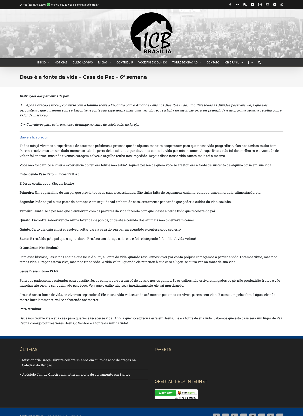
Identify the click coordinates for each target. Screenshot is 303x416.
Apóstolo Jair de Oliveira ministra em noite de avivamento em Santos (76, 374)
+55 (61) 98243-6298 (62, 4)
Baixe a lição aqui (34, 137)
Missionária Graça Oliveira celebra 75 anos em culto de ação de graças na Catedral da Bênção (79, 362)
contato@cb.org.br (88, 4)
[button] (259, 62)
